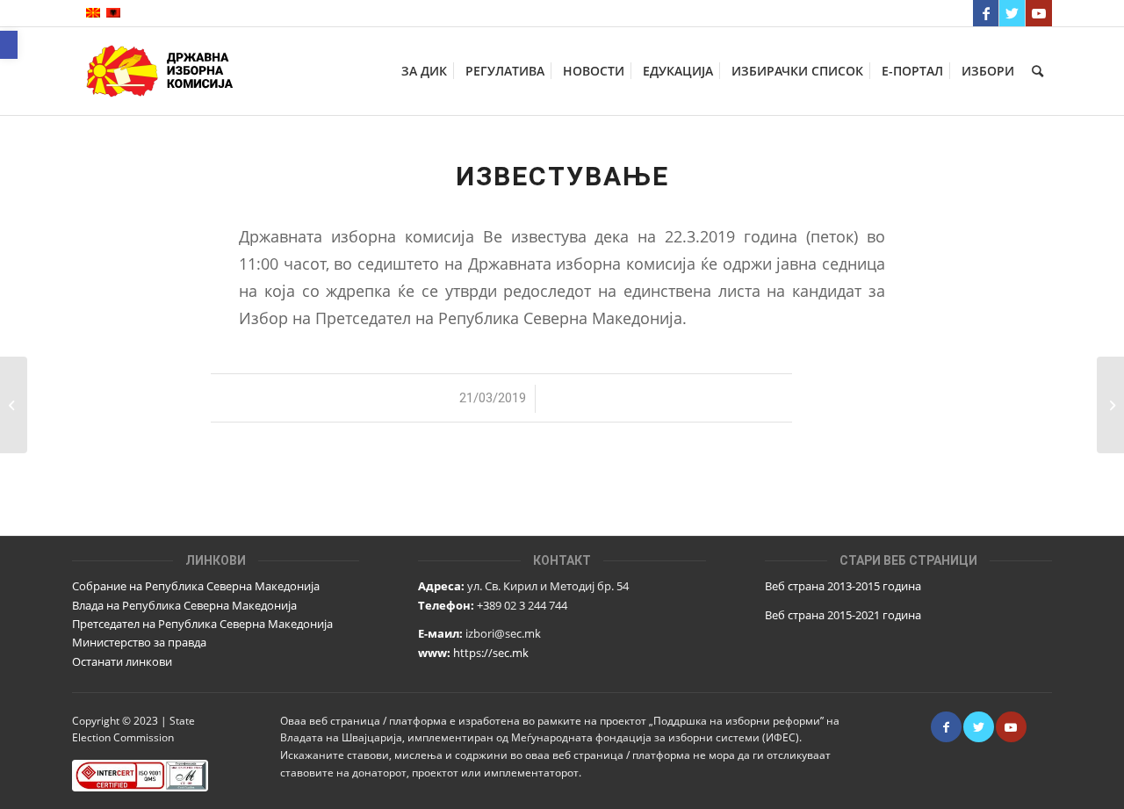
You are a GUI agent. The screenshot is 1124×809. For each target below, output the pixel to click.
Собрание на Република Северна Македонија (196, 586)
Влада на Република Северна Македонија (184, 605)
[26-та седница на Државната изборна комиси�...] (13, 405)
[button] (9, 45)
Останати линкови (122, 661)
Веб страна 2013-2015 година (843, 586)
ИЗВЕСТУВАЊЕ (562, 176)
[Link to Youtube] (1039, 13)
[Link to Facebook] (985, 13)
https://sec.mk (491, 653)
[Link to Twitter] (1012, 13)
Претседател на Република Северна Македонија (202, 624)
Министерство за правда (139, 642)
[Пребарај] (1037, 71)
